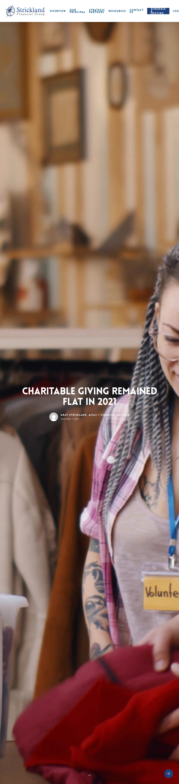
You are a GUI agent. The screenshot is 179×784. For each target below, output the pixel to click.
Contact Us (137, 11)
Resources (117, 11)
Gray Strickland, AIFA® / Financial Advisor (95, 414)
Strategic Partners (97, 11)
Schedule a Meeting (158, 11)
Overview (58, 11)
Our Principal (77, 11)
